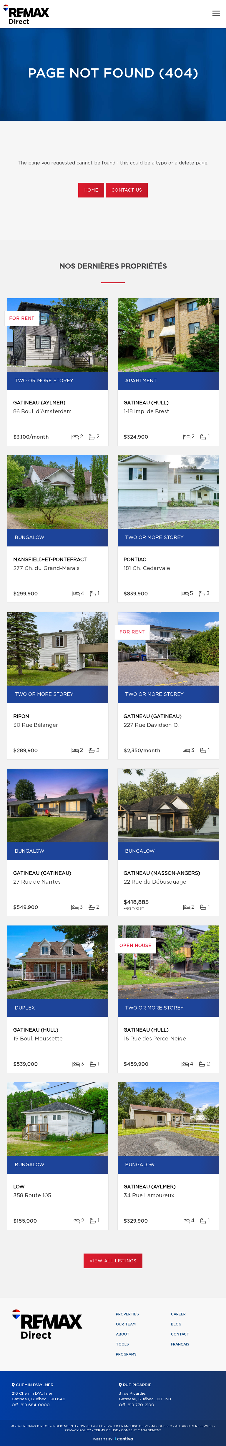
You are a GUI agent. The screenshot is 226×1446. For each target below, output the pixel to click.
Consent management (141, 1430)
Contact (180, 1334)
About (122, 1334)
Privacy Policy (78, 1430)
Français (180, 1344)
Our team (126, 1324)
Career (178, 1314)
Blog (176, 1324)
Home (91, 190)
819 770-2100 (141, 1405)
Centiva (123, 1439)
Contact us (127, 190)
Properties (127, 1314)
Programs (126, 1354)
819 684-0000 (35, 1405)
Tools (122, 1344)
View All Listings (112, 1261)
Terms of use (106, 1430)
